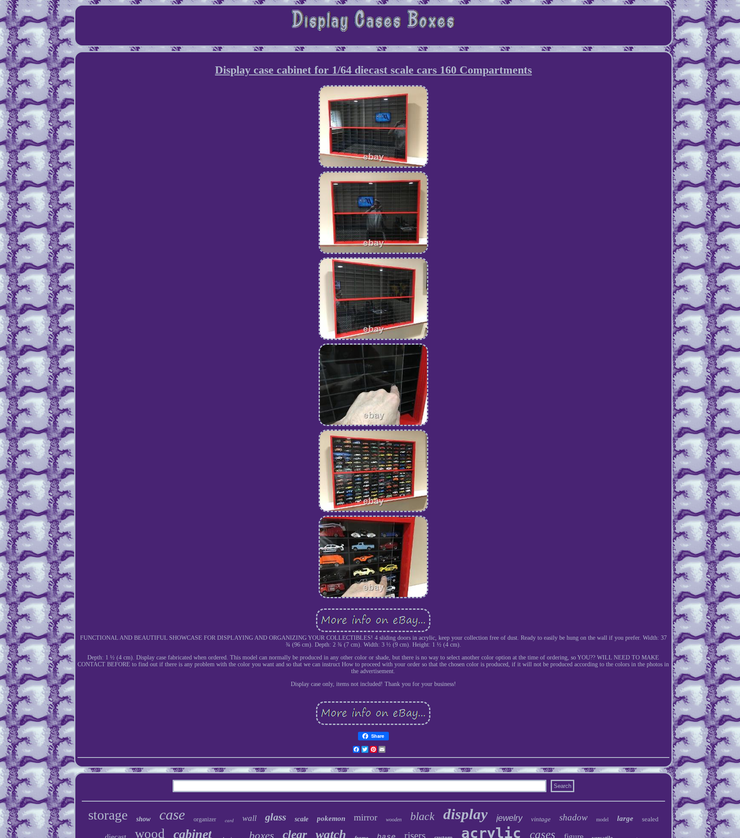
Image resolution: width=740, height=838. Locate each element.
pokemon (331, 818)
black (422, 816)
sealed (650, 819)
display (465, 814)
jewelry (509, 818)
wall (249, 818)
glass (275, 817)
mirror (365, 817)
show (143, 819)
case (172, 815)
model (602, 820)
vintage (541, 819)
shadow (573, 817)
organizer (205, 819)
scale (301, 819)
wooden (394, 820)
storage (108, 815)
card (229, 820)
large (625, 818)
